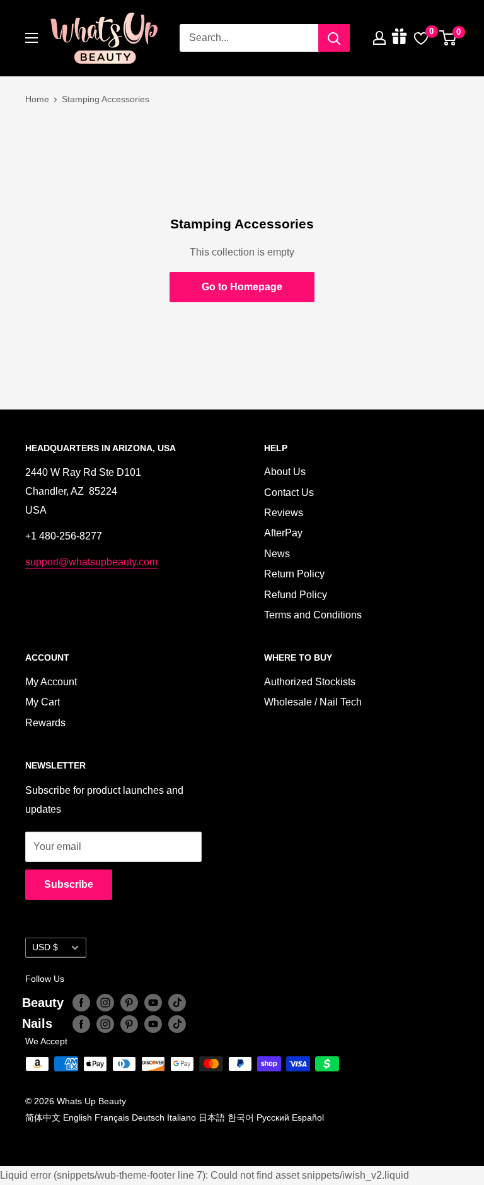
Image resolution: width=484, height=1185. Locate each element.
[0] (448, 37)
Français (112, 1117)
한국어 (241, 1117)
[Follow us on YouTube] (153, 1002)
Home (37, 99)
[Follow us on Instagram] (105, 1002)
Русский (272, 1117)
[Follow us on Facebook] (81, 1002)
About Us (285, 471)
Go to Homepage (242, 286)
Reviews (283, 512)
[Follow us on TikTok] (177, 1002)
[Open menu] (31, 38)
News (277, 553)
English (77, 1117)
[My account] (379, 38)
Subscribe (68, 884)
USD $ (45, 947)
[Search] (334, 38)
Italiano (181, 1117)
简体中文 (42, 1117)
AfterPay (283, 533)
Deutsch (148, 1117)
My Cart (42, 702)
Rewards (45, 722)
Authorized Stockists (309, 681)
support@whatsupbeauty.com (91, 562)
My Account (51, 681)
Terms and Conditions (313, 615)
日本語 (212, 1117)
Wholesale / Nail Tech (313, 702)
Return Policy (294, 574)
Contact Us (289, 492)
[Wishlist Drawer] (421, 37)
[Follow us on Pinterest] (129, 1002)
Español (308, 1117)
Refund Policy (295, 594)
